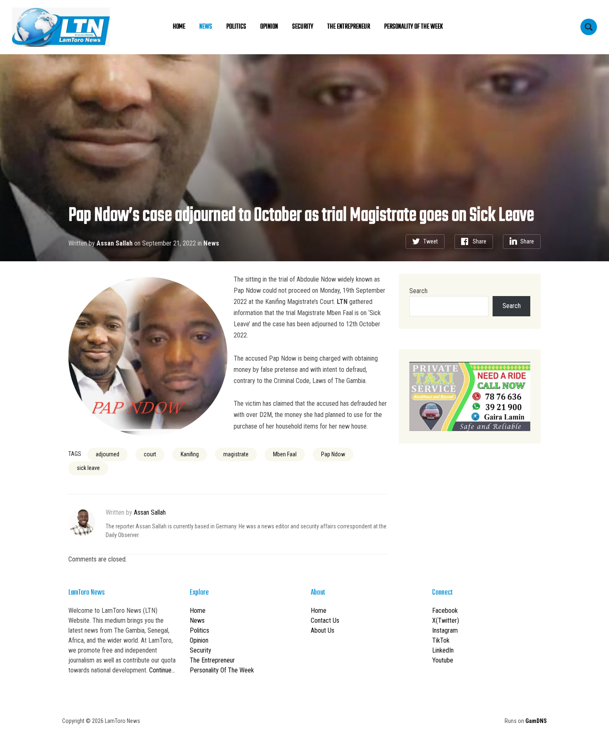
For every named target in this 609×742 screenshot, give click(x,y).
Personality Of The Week (413, 27)
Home (179, 27)
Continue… (162, 670)
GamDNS (536, 721)
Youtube (442, 660)
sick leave (88, 468)
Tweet (430, 241)
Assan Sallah (115, 243)
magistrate (236, 454)
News (205, 27)
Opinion (269, 27)
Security (302, 27)
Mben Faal (285, 454)
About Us (322, 630)
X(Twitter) (445, 620)
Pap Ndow (333, 454)
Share (479, 241)
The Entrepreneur (348, 27)
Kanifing (190, 454)
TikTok (441, 640)
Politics (236, 27)
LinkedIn (443, 650)
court (150, 454)
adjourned (107, 454)
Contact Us (325, 620)
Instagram (445, 630)
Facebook (445, 610)
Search (418, 291)
